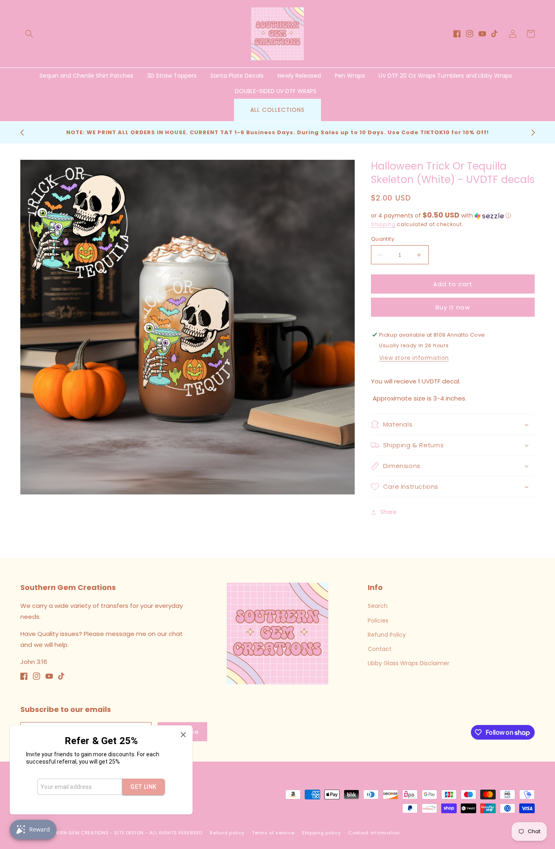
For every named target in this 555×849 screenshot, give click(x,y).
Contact (380, 649)
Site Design (129, 832)
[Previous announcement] (22, 133)
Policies (378, 620)
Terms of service (273, 832)
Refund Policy (387, 635)
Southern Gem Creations (74, 832)
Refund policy (227, 832)
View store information (414, 358)
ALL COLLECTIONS (277, 110)
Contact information (374, 832)
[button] (29, 34)
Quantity (382, 239)
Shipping (383, 224)
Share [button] (388, 512)
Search (378, 606)
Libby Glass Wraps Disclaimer (408, 663)
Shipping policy (321, 832)
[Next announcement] (533, 133)
